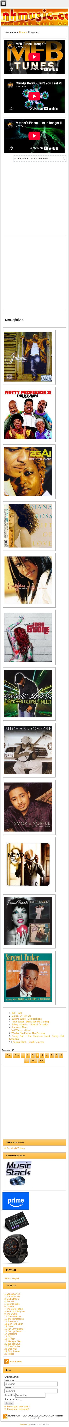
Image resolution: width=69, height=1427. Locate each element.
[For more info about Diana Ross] (30, 547)
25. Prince (9, 1354)
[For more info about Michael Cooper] (30, 774)
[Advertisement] (34, 198)
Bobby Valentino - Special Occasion (30, 1024)
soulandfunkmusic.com (39, 1424)
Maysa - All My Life (21, 1015)
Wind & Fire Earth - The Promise (28, 1033)
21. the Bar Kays (12, 1344)
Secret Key (9, 1395)
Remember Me (11, 1399)
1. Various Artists (12, 1294)
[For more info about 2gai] (30, 495)
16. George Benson (13, 1331)
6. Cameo (9, 1306)
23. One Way (10, 1349)
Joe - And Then (19, 1027)
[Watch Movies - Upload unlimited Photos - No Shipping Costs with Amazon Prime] (16, 1209)
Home (22, 32)
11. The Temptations (14, 1319)
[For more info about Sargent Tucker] (30, 1001)
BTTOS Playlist (11, 1278)
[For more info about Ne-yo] (30, 888)
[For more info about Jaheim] (30, 381)
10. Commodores (12, 1316)
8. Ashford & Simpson (14, 1311)
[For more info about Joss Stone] (30, 661)
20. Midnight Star (12, 1341)
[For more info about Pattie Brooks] (30, 945)
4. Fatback (9, 1301)
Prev (17, 1055)
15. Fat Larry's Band (14, 1329)
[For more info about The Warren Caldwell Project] (30, 717)
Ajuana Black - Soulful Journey (28, 1042)
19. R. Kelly (9, 1339)
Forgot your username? (18, 1406)
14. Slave (8, 1326)
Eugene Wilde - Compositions (27, 1018)
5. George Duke (12, 1304)
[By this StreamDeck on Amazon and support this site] (16, 1232)
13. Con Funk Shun (13, 1324)
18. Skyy (8, 1336)
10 (27, 1060)
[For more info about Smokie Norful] (30, 831)
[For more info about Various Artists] (30, 438)
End (42, 1060)
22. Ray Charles (12, 1346)
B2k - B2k (17, 1013)
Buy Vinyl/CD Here (16, 1148)
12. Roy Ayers (11, 1321)
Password (9, 1387)
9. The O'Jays (10, 1314)
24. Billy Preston (12, 1351)
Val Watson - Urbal (21, 1030)
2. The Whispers (12, 1296)
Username (9, 1380)
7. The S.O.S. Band (13, 1309)
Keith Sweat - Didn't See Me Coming (30, 1021)
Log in (9, 1403)
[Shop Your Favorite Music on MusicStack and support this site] (18, 1188)
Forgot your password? (18, 1409)
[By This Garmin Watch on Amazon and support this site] (16, 1264)
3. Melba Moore (11, 1299)
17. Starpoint (10, 1334)
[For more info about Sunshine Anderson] (30, 604)
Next (34, 1060)
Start (9, 1055)
